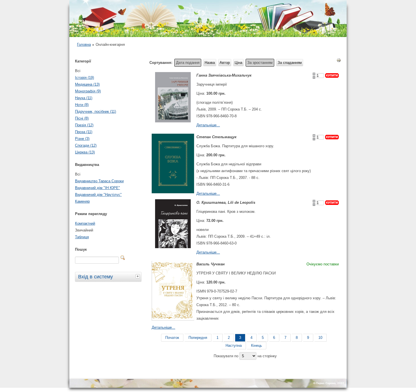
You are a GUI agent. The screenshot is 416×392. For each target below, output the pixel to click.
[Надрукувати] (338, 61)
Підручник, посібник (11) (95, 111)
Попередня (197, 337)
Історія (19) (84, 77)
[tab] (138, 276)
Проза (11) (83, 132)
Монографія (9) (88, 91)
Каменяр (82, 201)
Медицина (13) (87, 84)
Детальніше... (208, 125)
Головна (84, 44)
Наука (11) (83, 98)
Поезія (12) (84, 125)
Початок (172, 337)
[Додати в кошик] (332, 75)
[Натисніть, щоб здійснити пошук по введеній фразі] (123, 258)
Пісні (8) (82, 118)
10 (320, 337)
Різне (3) (82, 139)
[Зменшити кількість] (314, 77)
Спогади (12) (86, 145)
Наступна (234, 345)
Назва (210, 62)
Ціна (238, 62)
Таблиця (82, 237)
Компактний (85, 223)
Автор (225, 62)
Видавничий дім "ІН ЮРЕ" (97, 188)
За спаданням (290, 62)
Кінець (256, 345)
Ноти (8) (82, 105)
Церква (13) (85, 152)
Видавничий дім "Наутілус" (98, 194)
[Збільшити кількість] (314, 74)
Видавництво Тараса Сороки (99, 181)
